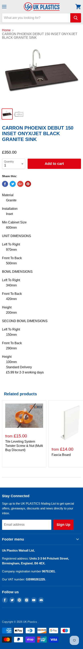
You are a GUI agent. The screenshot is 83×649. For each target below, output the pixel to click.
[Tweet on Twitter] (13, 184)
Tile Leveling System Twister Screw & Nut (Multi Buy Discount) (24, 446)
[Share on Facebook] (5, 184)
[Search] (75, 17)
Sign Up (63, 525)
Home (6, 30)
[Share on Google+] (20, 184)
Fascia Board (61, 454)
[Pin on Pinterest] (28, 184)
